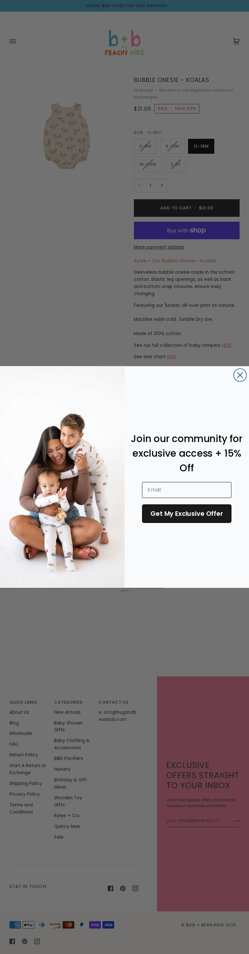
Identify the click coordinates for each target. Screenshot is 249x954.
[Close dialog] (240, 375)
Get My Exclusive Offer (186, 513)
